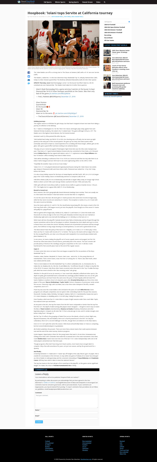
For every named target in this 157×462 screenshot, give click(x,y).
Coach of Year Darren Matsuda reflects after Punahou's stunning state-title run (121, 68)
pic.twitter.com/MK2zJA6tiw (59, 93)
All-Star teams (109, 40)
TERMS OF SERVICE (49, 382)
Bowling (47, 446)
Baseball (122, 441)
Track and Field (124, 450)
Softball (122, 446)
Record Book (108, 38)
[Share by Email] (29, 80)
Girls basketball (77, 16)
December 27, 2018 (68, 96)
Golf (121, 443)
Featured (67, 16)
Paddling (84, 444)
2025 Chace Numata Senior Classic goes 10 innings (121, 51)
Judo (121, 444)
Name (37, 410)
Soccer (84, 446)
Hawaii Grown (87, 2)
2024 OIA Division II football (113, 32)
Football (47, 441)
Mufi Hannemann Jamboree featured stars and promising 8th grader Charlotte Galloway (121, 86)
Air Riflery (48, 444)
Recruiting (107, 35)
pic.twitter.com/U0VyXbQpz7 (66, 113)
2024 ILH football (109, 24)
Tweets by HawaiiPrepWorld (112, 96)
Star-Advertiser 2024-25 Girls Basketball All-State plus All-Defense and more (121, 77)
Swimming (85, 448)
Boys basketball (57, 16)
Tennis (121, 448)
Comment (38, 393)
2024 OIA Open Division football (114, 27)
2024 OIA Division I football (113, 30)
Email (37, 416)
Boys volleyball (124, 452)
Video (98, 2)
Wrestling (85, 450)
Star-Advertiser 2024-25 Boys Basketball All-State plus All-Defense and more (121, 59)
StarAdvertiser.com (86, 459)
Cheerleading (49, 448)
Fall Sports (108, 22)
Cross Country (49, 450)
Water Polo (123, 454)
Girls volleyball (49, 443)
